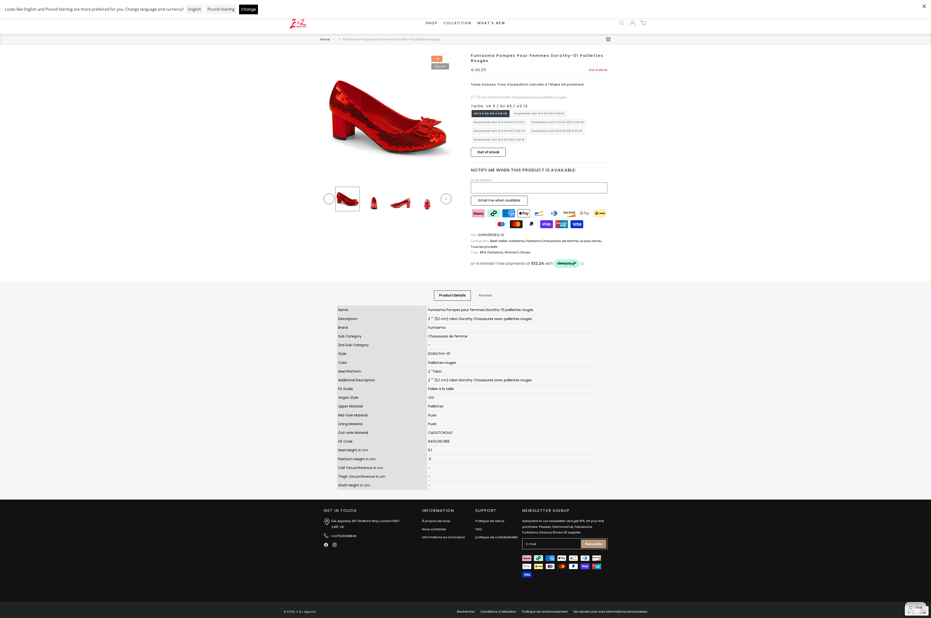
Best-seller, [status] (490, 241)
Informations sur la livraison (443, 537)
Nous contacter (434, 529)
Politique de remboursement (545, 611)
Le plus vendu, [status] (591, 241)
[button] (621, 23)
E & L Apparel (306, 612)
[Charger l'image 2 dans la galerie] (374, 199)
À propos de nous (436, 521)
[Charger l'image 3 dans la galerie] (400, 199)
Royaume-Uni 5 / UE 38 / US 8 (558, 132)
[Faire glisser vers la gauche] (329, 199)
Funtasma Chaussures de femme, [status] (553, 241)
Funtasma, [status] (517, 241)
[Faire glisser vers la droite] (446, 199)
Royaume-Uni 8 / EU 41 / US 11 (500, 132)
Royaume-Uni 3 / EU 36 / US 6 (540, 114)
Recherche (465, 611)
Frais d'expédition (513, 84)
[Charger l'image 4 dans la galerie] (427, 199)
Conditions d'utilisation (498, 611)
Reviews (485, 295)
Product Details (452, 295)
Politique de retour (490, 521)
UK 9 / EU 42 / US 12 (492, 114)
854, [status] (479, 252)
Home (325, 39)
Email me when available (499, 200)
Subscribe (593, 544)
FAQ (478, 529)
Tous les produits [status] (484, 246)
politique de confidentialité (496, 537)
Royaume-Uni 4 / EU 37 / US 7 (500, 123)
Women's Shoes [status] (517, 252)
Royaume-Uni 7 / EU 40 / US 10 (559, 123)
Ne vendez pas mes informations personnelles (610, 611)
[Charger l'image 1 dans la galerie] (348, 199)
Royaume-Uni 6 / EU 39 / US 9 (500, 140)
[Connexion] (632, 23)
